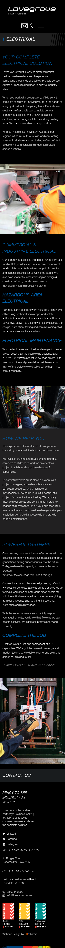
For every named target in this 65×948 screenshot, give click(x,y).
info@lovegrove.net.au (19, 896)
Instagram (12, 844)
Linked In (12, 834)
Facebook (12, 839)
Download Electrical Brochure (28, 665)
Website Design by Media (19, 934)
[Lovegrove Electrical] (32, 11)
